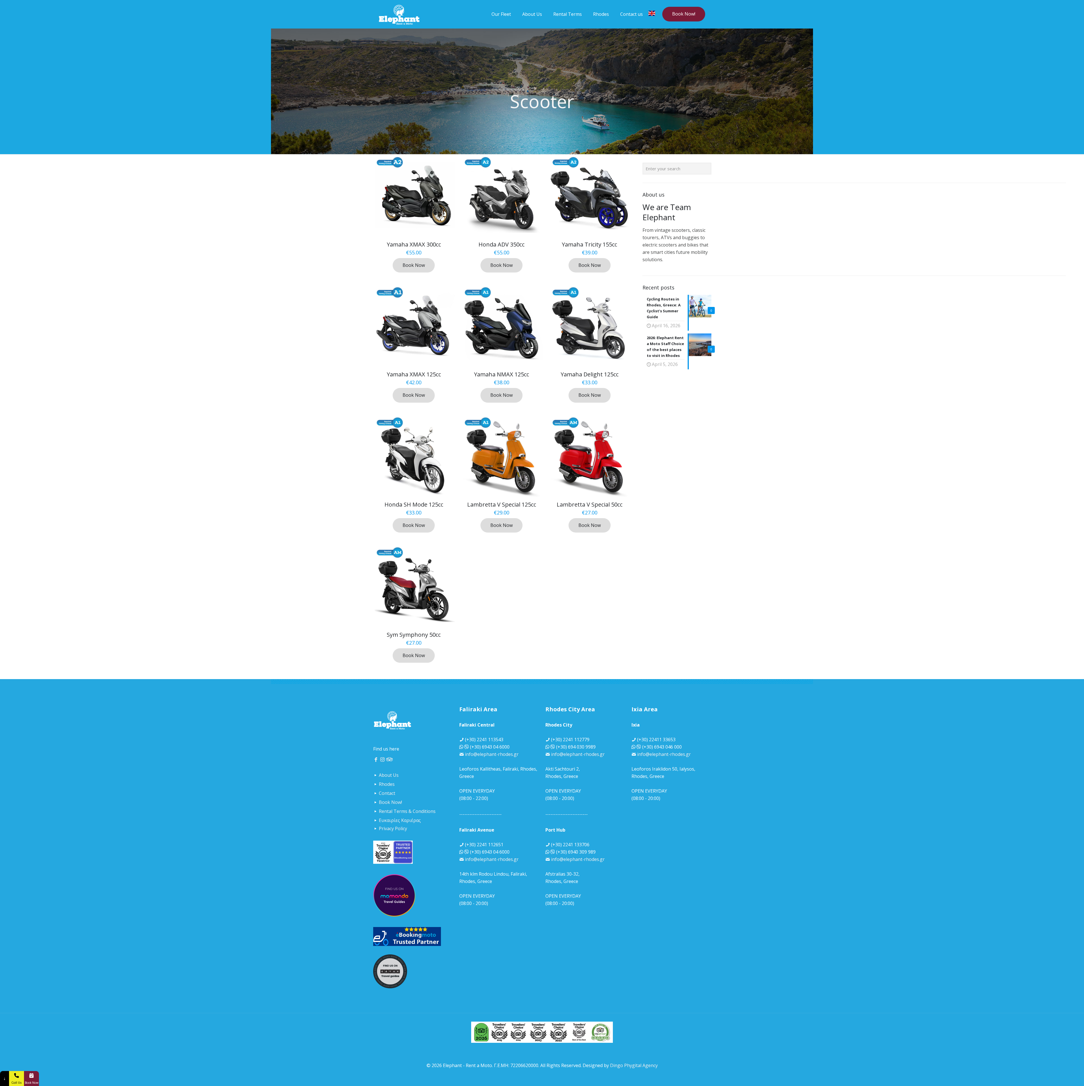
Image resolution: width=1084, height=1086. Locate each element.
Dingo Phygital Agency (634, 1065)
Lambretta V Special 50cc (589, 504)
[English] (651, 14)
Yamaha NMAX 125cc (501, 374)
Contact (387, 793)
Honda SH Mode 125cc (413, 504)
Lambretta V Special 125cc (501, 504)
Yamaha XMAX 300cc (414, 244)
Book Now (414, 265)
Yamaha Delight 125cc (590, 374)
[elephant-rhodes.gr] (399, 14)
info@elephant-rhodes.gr (492, 754)
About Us (389, 775)
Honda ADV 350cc (501, 244)
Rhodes (387, 784)
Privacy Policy (393, 828)
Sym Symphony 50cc (414, 634)
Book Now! (683, 14)
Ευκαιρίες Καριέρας (400, 820)
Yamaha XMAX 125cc (414, 374)
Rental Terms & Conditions (407, 811)
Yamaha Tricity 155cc (589, 244)
